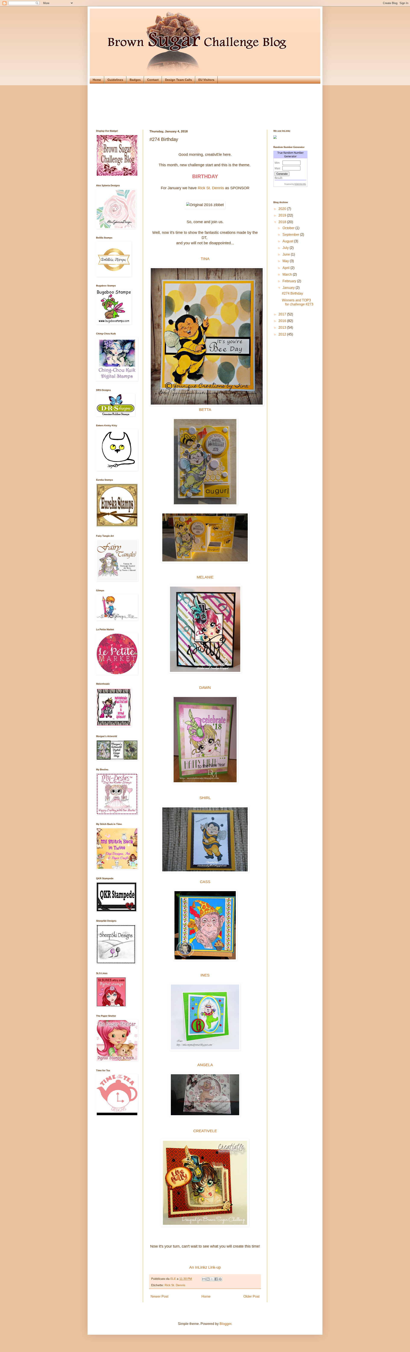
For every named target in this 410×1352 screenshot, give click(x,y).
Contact (153, 79)
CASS (205, 882)
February (290, 281)
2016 (282, 321)
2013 (282, 327)
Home (97, 79)
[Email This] (204, 1279)
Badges (135, 79)
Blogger (225, 1324)
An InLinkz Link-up (205, 1267)
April (286, 268)
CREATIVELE (205, 1131)
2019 (282, 215)
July (286, 248)
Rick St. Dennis (211, 188)
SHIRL (205, 798)
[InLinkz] (275, 137)
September (291, 234)
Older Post (251, 1296)
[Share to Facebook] (216, 1279)
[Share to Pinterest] (220, 1279)
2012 (282, 334)
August (288, 241)
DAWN (205, 687)
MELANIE (205, 577)
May (286, 261)
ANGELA (205, 1065)
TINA (205, 259)
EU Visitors (206, 79)
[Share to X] (212, 1279)
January (289, 287)
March (288, 274)
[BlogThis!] (208, 1279)
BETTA (205, 410)
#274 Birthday (292, 293)
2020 (282, 209)
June (287, 254)
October (289, 228)
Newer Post (159, 1296)
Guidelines (115, 79)
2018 (282, 222)
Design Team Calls (178, 79)
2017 (282, 314)
